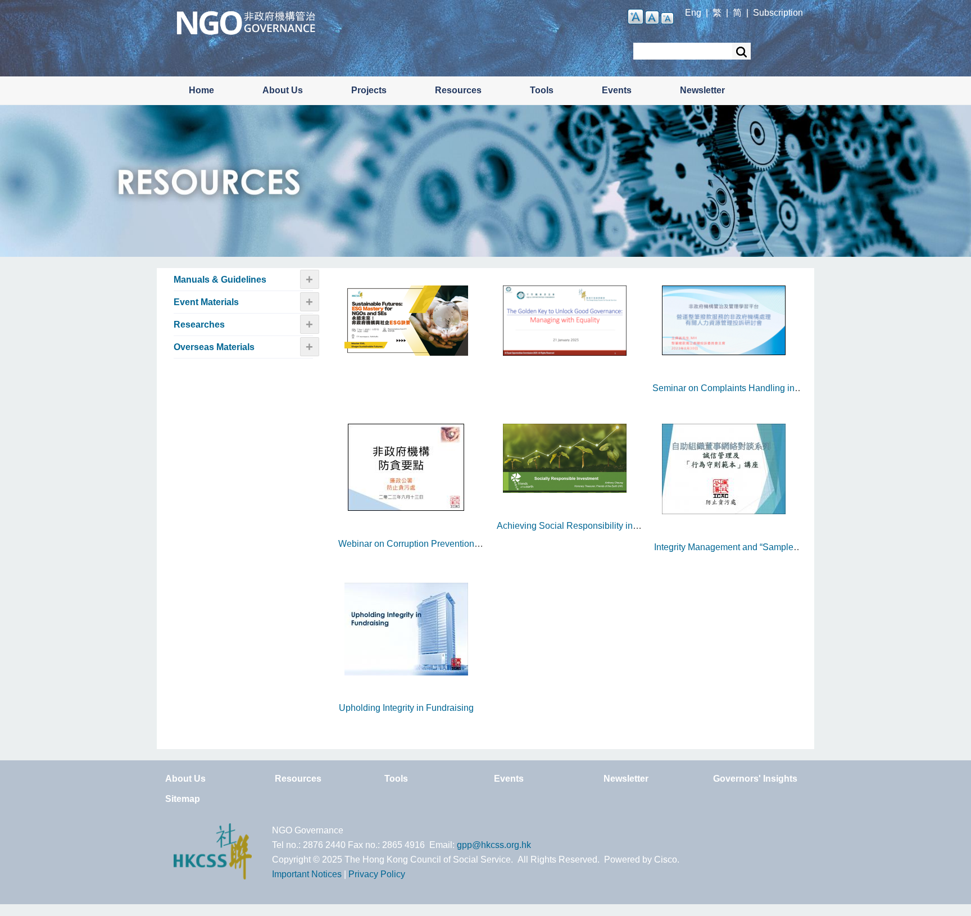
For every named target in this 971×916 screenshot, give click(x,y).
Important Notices (307, 874)
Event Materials (206, 302)
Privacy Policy (376, 874)
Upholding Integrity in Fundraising (406, 708)
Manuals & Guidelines (220, 279)
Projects (369, 90)
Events (617, 90)
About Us (282, 90)
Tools (541, 90)
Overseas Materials (214, 347)
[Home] (246, 21)
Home (201, 90)
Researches (199, 324)
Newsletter (702, 90)
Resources (458, 90)
